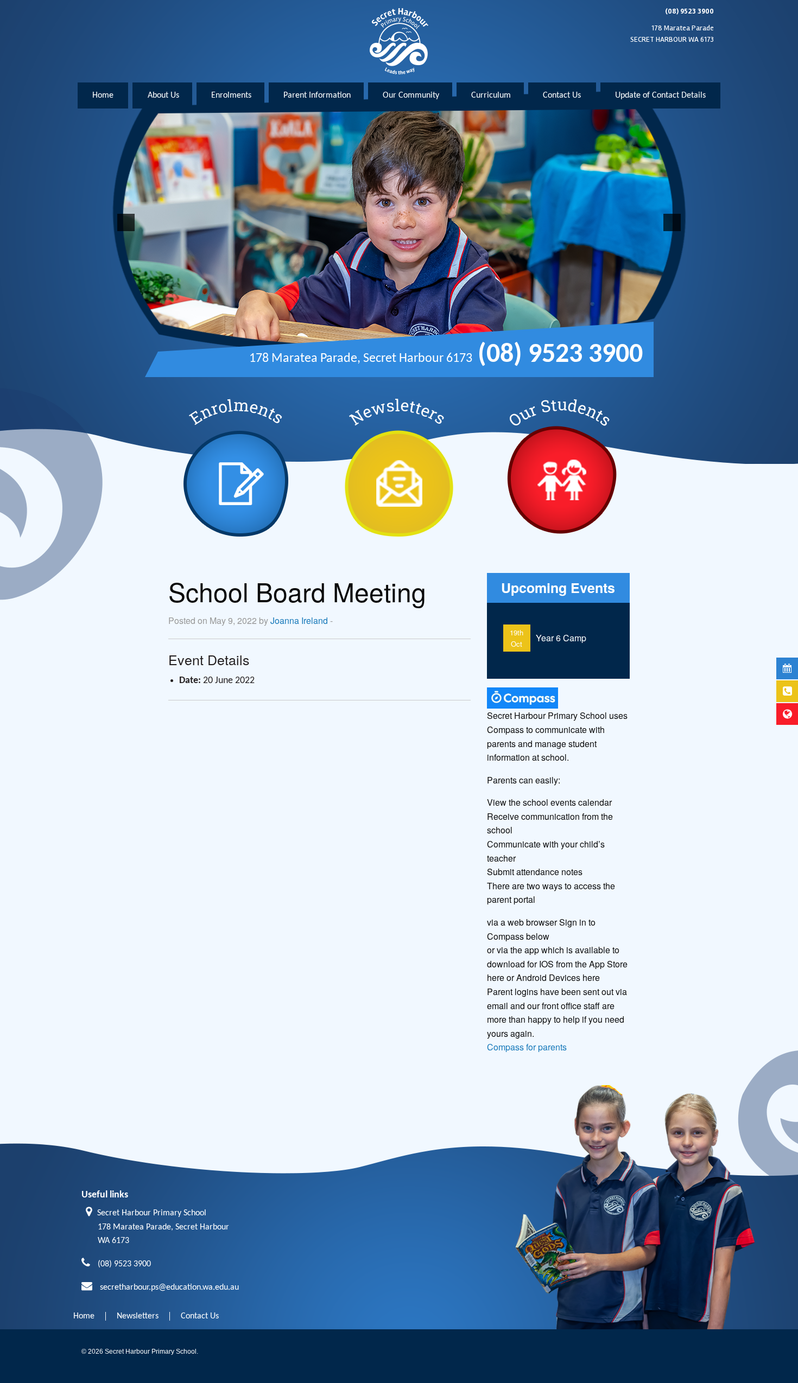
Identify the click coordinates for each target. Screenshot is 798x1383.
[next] (672, 222)
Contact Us (562, 95)
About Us (163, 95)
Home (102, 95)
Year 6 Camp (561, 638)
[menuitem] (103, 95)
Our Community (411, 95)
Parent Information (317, 95)
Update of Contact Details (660, 95)
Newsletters (138, 1316)
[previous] (126, 222)
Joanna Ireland (299, 620)
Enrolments (231, 95)
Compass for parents (527, 1047)
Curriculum (491, 95)
